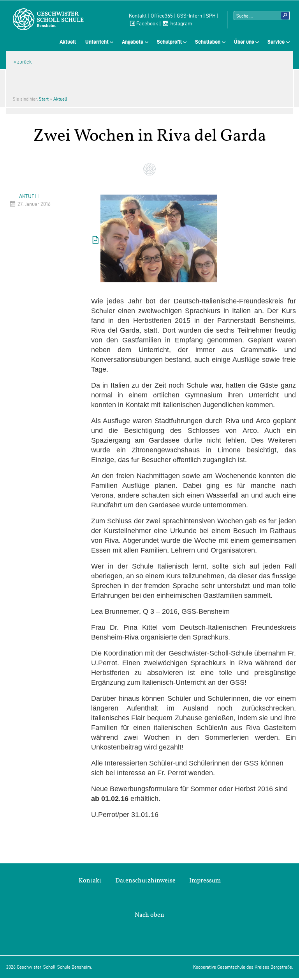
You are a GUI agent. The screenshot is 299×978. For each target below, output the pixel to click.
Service (276, 42)
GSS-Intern (189, 16)
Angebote (132, 42)
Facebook (147, 24)
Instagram (180, 24)
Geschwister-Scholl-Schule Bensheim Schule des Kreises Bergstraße (48, 19)
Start (44, 98)
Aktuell (68, 42)
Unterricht (97, 42)
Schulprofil (169, 42)
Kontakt (138, 16)
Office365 (162, 16)
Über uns (244, 42)
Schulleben (207, 42)
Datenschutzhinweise (145, 880)
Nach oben (149, 915)
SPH (211, 16)
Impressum (205, 880)
